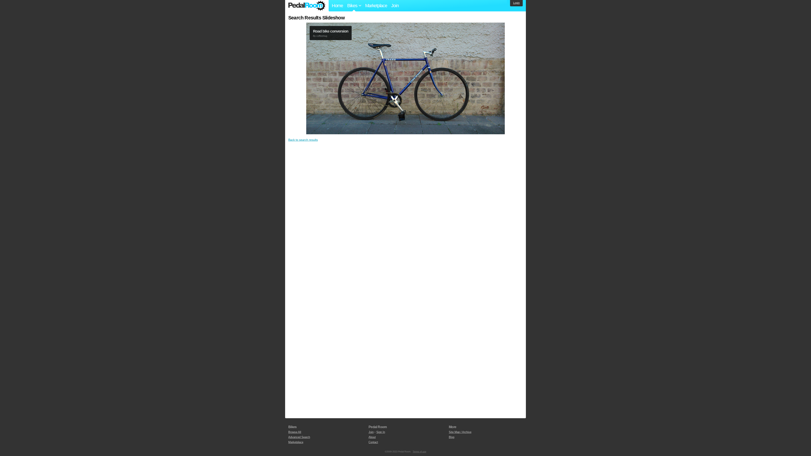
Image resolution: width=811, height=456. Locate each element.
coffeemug (321, 36)
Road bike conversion (330, 31)
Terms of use (419, 451)
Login (516, 2)
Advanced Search (299, 437)
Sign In (380, 432)
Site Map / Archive (460, 432)
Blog (451, 437)
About (372, 437)
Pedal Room (306, 6)
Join (395, 5)
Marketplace (376, 5)
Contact (373, 442)
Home (337, 5)
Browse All (294, 432)
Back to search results (303, 139)
